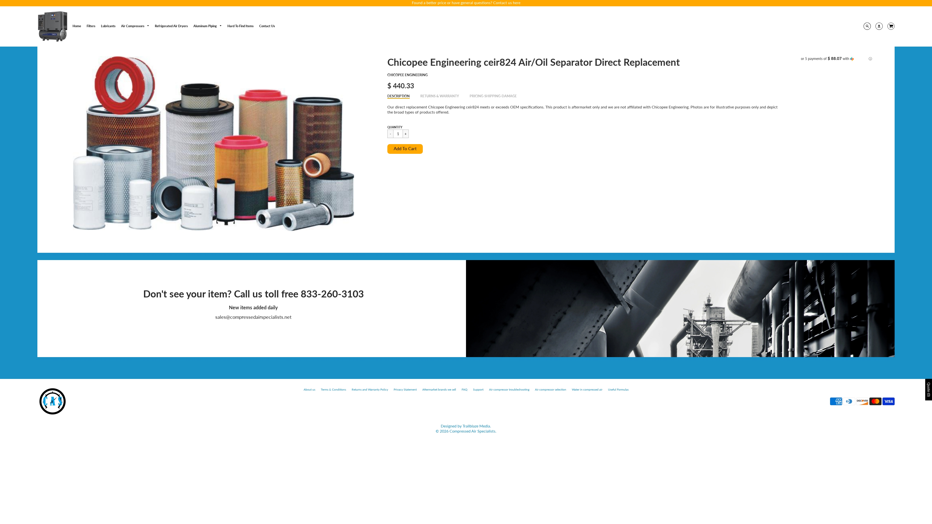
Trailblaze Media (476, 426)
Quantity (394, 127)
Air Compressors (133, 26)
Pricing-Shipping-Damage (493, 96)
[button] (405, 149)
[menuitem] (76, 26)
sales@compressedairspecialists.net (253, 317)
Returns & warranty (439, 96)
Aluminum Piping (205, 26)
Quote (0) (929, 389)
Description (398, 96)
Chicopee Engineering (407, 75)
